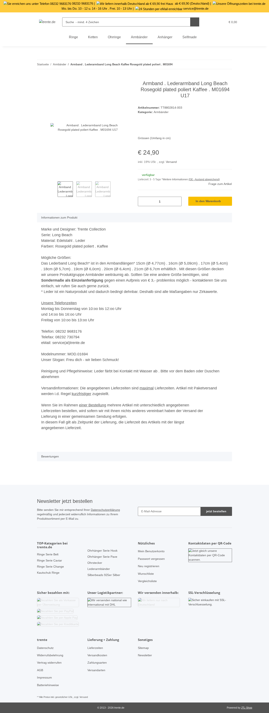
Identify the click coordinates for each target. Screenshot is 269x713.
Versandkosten (97, 655)
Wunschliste (146, 573)
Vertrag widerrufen (49, 662)
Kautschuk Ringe (48, 572)
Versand (171, 161)
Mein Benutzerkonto (151, 551)
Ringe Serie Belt (47, 554)
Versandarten (96, 670)
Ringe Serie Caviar (49, 560)
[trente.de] (47, 22)
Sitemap (143, 648)
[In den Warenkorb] (40, 78)
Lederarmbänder (98, 569)
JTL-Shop (246, 707)
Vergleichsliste (147, 581)
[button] (214, 22)
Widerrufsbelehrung (50, 655)
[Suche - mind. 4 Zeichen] (194, 21)
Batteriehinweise (48, 685)
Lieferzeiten (95, 648)
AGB (40, 670)
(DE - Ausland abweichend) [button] (204, 179)
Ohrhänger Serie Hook (102, 550)
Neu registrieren (148, 566)
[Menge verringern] (142, 201)
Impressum (44, 677)
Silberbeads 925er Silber (103, 575)
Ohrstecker (94, 562)
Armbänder (161, 112)
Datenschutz (45, 648)
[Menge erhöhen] (176, 201)
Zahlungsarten (97, 662)
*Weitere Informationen (175, 179)
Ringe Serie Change (50, 566)
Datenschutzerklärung (105, 509)
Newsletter (145, 655)
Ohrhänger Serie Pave (102, 556)
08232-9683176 (82, 3)
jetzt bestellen (216, 511)
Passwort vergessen (151, 558)
